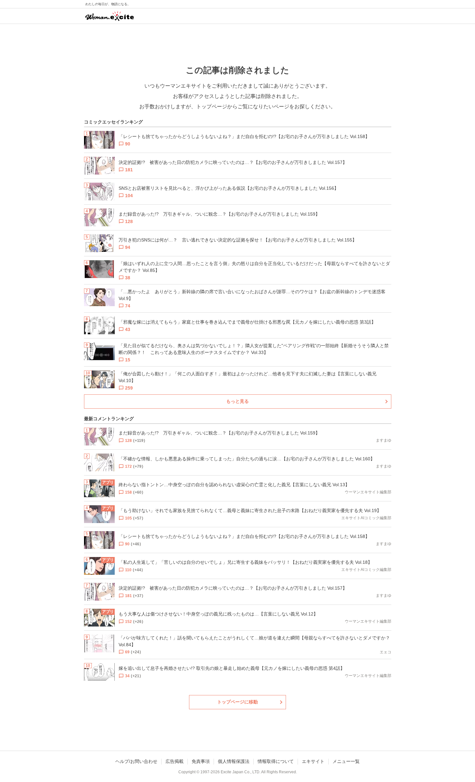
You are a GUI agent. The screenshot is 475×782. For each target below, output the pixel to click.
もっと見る (237, 401)
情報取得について (276, 761)
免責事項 (201, 761)
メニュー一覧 (346, 761)
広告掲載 (174, 761)
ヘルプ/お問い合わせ (136, 761)
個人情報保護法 (233, 761)
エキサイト (313, 761)
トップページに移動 (237, 701)
